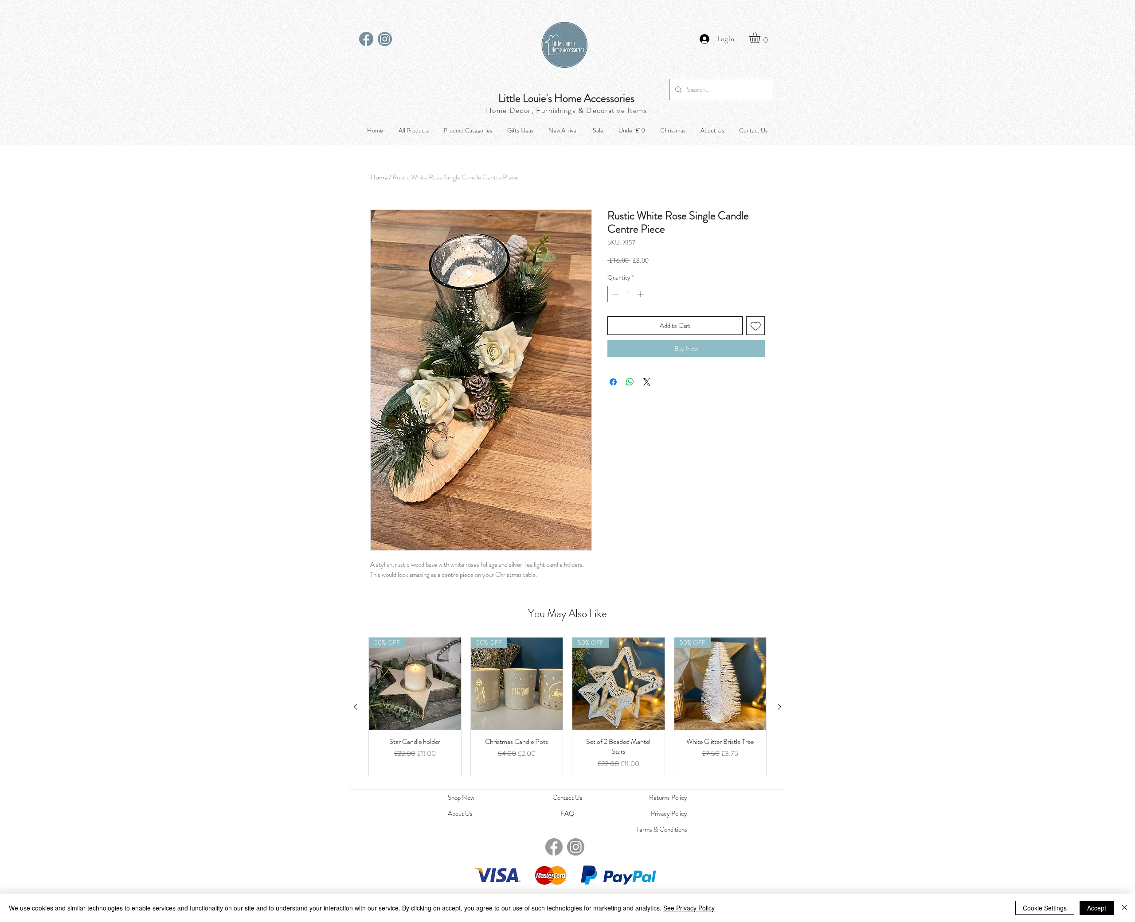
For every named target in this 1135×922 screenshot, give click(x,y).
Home (378, 177)
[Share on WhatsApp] (630, 382)
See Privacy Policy (689, 907)
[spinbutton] (628, 294)
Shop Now (461, 797)
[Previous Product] (355, 706)
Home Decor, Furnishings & (536, 110)
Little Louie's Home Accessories (566, 98)
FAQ (567, 813)
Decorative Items (616, 110)
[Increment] (641, 294)
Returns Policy (668, 797)
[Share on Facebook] (613, 382)
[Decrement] (614, 294)
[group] (567, 706)
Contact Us (567, 797)
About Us (460, 813)
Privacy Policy (669, 813)
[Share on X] (647, 382)
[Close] (1124, 908)
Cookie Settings (1045, 907)
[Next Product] (779, 706)
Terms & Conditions (661, 829)
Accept (1096, 907)
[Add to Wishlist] (755, 325)
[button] (761, 37)
